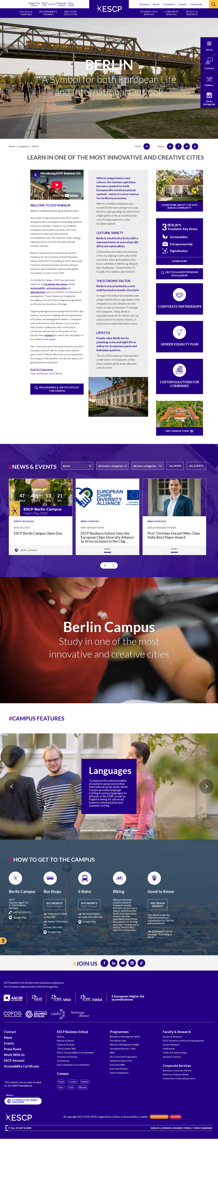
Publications (169, 1048)
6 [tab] (120, 830)
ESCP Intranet (14, 1060)
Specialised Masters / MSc (123, 1048)
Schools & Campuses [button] (26, 13)
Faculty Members (171, 1044)
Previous (11, 786)
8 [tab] (134, 830)
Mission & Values (65, 1040)
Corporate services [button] (171, 13)
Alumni (156, 4)
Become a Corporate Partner (177, 1070)
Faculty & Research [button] (192, 13)
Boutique (144, 4)
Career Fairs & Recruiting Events (179, 1078)
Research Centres (172, 1056)
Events (9, 1043)
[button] (209, 46)
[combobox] (77, 466)
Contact (10, 1032)
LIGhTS (52, 4)
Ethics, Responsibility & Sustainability (75, 1052)
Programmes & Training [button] (48, 13)
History (60, 1036)
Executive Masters (119, 1068)
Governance (63, 1060)
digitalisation (37, 292)
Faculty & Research (177, 1032)
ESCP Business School (72, 1032)
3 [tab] (98, 830)
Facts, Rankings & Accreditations (73, 1064)
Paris (60, 1087)
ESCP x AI (44, 4)
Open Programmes (119, 1072)
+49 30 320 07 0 (22, 912)
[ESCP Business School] (109, 9)
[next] (113, 565)
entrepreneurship (56, 288)
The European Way (66, 1048)
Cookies (143, 1116)
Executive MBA (117, 1064)
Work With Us (14, 1055)
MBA (112, 1052)
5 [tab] (112, 830)
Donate (182, 4)
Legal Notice (105, 1116)
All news (175, 465)
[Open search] (213, 4)
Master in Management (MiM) (124, 1044)
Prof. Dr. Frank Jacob (41, 369)
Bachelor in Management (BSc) (125, 1036)
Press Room (71, 4)
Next (206, 786)
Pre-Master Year (118, 1040)
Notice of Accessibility (125, 1116)
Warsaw (82, 1087)
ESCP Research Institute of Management (183, 1040)
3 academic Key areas (55, 284)
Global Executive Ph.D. (121, 1060)
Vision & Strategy (66, 1044)
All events (196, 465)
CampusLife (196, 4)
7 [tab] (127, 830)
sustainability (37, 288)
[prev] (104, 565)
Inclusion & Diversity (67, 1056)
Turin (71, 1087)
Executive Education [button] (70, 13)
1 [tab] (84, 830)
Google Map (19, 917)
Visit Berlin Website (157, 904)
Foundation (169, 4)
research (49, 335)
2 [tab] (91, 830)
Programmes (119, 1032)
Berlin (61, 1081)
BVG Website (54, 904)
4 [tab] (105, 830)
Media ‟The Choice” (34, 4)
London (73, 1081)
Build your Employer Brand (176, 1074)
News (8, 1037)
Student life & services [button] (149, 13)
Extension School (61, 4)
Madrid (85, 1081)
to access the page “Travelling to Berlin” (160, 934)
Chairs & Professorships (175, 1052)
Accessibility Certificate (21, 1066)
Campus (63, 1073)
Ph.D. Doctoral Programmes (123, 1056)
